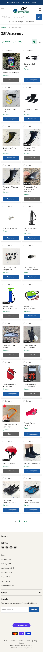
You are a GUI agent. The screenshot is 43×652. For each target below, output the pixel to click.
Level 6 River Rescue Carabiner (11, 425)
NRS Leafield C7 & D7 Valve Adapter (31, 268)
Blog (35, 641)
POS (12, 648)
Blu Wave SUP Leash (29, 65)
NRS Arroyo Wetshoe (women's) (32, 501)
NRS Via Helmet (9, 463)
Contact (21, 643)
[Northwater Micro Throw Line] (11, 373)
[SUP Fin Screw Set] (11, 217)
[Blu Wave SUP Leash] (32, 57)
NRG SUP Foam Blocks (9, 346)
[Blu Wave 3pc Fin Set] (32, 98)
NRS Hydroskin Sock (32, 463)
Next (25, 521)
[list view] (39, 41)
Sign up (34, 609)
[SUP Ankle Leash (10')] (11, 98)
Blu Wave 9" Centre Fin (10, 188)
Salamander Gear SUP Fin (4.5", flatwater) (30, 189)
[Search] (39, 17)
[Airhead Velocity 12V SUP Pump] (32, 295)
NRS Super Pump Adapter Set (9, 268)
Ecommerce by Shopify (24, 648)
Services (28, 641)
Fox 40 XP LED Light (11, 72)
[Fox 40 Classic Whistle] (32, 412)
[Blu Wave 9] (11, 176)
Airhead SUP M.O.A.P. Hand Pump (11, 307)
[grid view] (34, 41)
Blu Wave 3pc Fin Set (31, 110)
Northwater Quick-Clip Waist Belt (31, 385)
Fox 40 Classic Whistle (29, 424)
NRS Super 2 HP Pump (30, 229)
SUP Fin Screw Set (10, 228)
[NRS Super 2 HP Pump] (32, 217)
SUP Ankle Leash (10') (10, 110)
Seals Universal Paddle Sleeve (30, 346)
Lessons (12, 641)
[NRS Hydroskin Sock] (32, 452)
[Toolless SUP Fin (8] (11, 137)
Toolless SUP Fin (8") (9, 149)
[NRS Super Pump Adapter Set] (11, 256)
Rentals (20, 641)
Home (3, 27)
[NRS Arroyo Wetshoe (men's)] (11, 489)
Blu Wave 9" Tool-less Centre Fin (31, 149)
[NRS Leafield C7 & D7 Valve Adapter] (32, 256)
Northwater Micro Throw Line (9, 385)
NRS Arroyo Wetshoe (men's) (9, 501)
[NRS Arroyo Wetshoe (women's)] (32, 489)
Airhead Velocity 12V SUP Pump (30, 307)
